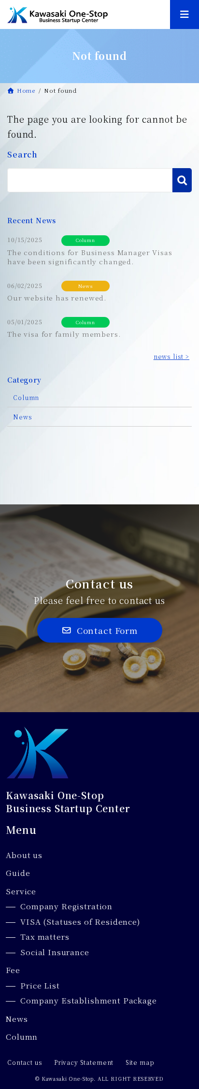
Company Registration (66, 906)
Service (21, 891)
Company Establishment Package (88, 1000)
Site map (140, 1063)
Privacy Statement (84, 1063)
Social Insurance (54, 952)
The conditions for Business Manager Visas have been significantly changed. (89, 257)
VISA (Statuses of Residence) (80, 921)
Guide (18, 872)
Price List (39, 985)
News (85, 285)
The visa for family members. (64, 334)
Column (85, 240)
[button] (99, 630)
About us (24, 854)
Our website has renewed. (56, 297)
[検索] (182, 180)
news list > (171, 356)
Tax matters (44, 936)
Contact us (24, 1063)
